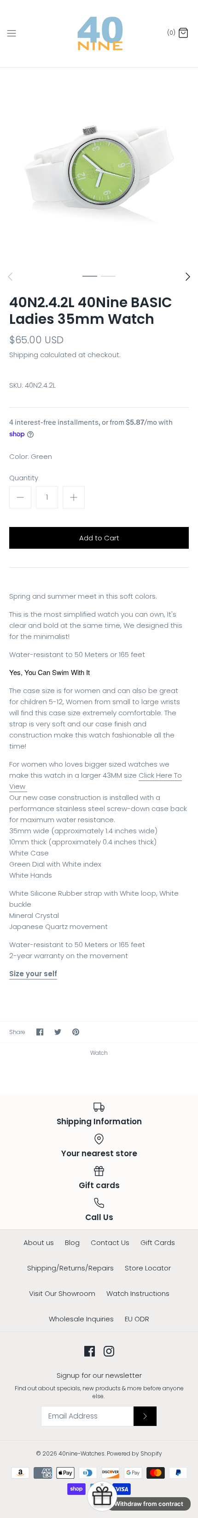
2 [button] (108, 276)
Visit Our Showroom (62, 1293)
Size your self (33, 974)
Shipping (23, 354)
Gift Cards (157, 1242)
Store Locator (148, 1268)
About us (38, 1242)
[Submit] (145, 1416)
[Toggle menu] (11, 33)
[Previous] (10, 276)
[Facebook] (89, 1351)
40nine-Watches (81, 1453)
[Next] (188, 276)
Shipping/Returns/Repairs (70, 1268)
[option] (99, 167)
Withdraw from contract (148, 1503)
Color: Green (30, 456)
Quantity (23, 478)
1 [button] (90, 276)
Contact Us (110, 1242)
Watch (99, 1053)
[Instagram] (109, 1351)
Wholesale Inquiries (81, 1319)
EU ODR (137, 1319)
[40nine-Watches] (99, 33)
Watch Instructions (137, 1293)
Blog (72, 1242)
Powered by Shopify (134, 1453)
